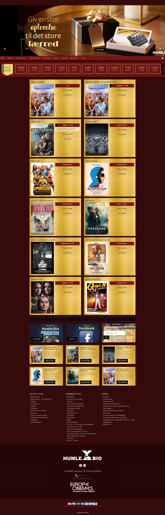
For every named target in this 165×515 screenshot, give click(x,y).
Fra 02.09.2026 (67, 165)
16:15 (68, 86)
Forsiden (106, 397)
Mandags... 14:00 (122, 86)
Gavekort (56, 58)
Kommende (46, 58)
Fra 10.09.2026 (122, 243)
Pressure (33, 413)
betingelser (79, 501)
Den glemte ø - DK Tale (74, 427)
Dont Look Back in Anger (38, 415)
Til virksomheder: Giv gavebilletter (114, 415)
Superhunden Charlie (73, 408)
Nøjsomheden (35, 397)
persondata (87, 501)
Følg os (72, 339)
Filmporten (106, 413)
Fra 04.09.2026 (67, 204)
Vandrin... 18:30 (68, 125)
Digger (69, 420)
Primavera (70, 411)
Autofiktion (34, 408)
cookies (94, 501)
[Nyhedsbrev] (84, 465)
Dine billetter (74, 58)
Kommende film (108, 401)
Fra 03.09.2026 (122, 165)
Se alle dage (67, 90)
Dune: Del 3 (70, 438)
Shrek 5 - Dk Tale (72, 440)
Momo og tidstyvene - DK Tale (77, 431)
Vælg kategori (20, 58)
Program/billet (34, 58)
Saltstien (33, 401)
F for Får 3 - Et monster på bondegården (80, 424)
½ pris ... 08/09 (122, 204)
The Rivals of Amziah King (39, 417)
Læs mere (82, 50)
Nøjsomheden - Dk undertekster (41, 399)
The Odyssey (34, 404)
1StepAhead (98, 506)
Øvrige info (107, 424)
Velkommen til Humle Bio (111, 404)
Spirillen (33, 406)
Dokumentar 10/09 (67, 243)
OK (106, 337)
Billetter (49, 361)
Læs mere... (37, 339)
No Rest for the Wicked (38, 411)
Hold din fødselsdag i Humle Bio (113, 411)
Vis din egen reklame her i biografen (115, 417)
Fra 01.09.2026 (122, 125)
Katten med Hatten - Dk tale (76, 436)
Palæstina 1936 (72, 413)
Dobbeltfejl (34, 420)
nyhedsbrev (72, 501)
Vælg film (10, 58)
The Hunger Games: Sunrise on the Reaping (81, 434)
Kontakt (64, 58)
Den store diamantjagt (74, 429)
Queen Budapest (36, 422)
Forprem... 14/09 (67, 283)
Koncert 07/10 (122, 283)
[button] (5, 48)
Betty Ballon (71, 417)
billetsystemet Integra (84, 506)
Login (83, 58)
